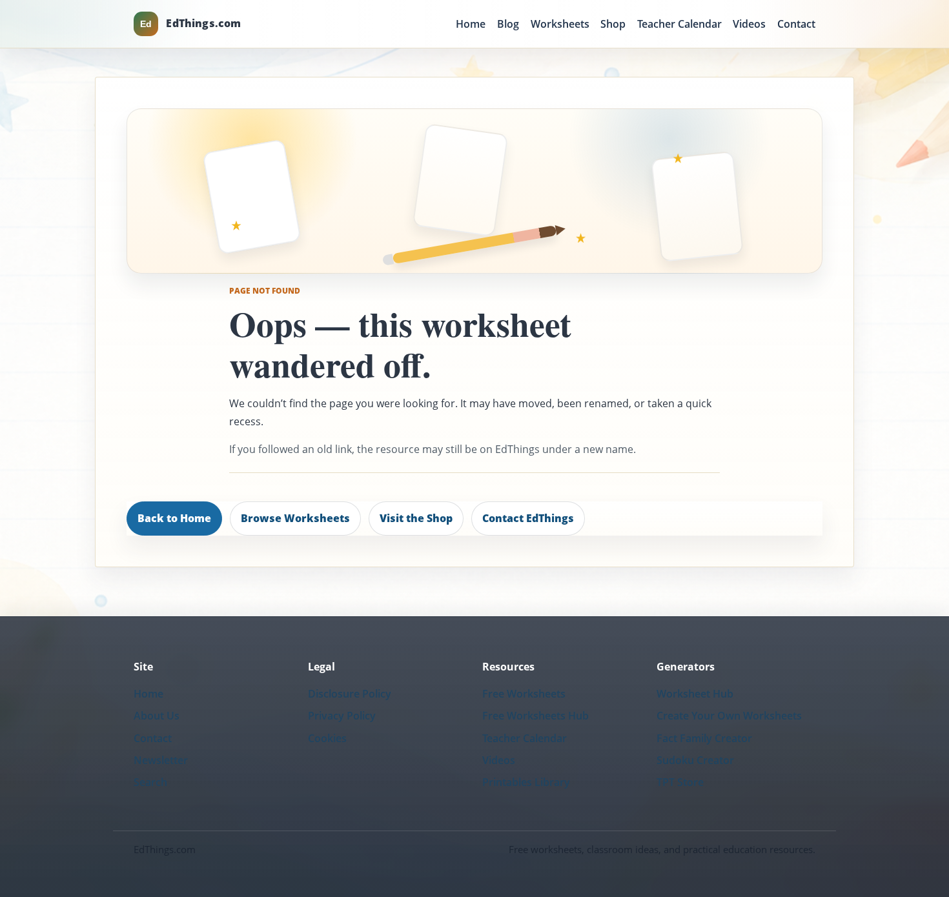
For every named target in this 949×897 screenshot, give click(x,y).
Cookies (327, 738)
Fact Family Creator (704, 738)
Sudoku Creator (695, 760)
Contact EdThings (528, 518)
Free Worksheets (524, 694)
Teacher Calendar (679, 24)
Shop (613, 24)
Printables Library (526, 782)
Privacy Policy (342, 716)
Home (470, 24)
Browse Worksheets (295, 518)
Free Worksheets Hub (535, 716)
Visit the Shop (416, 518)
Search (150, 782)
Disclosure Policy (349, 694)
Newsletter (161, 760)
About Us (156, 716)
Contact (796, 24)
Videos (749, 24)
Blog (508, 24)
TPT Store (680, 782)
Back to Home (174, 518)
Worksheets (560, 24)
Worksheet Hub (695, 694)
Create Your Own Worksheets (729, 716)
